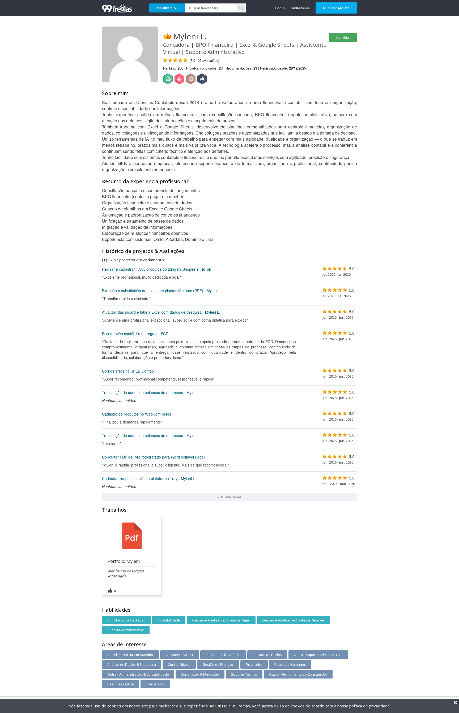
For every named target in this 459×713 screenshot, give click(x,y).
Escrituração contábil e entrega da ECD (135, 333)
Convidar (343, 37)
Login (280, 7)
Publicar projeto (336, 7)
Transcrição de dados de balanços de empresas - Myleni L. (152, 392)
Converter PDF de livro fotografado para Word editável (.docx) (154, 457)
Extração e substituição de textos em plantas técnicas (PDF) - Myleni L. (162, 290)
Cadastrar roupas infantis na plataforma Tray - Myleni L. (149, 478)
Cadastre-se (300, 7)
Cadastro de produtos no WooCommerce (136, 414)
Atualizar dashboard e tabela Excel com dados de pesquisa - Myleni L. (161, 312)
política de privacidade (369, 705)
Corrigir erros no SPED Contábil (128, 371)
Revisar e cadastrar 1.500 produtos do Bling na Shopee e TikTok (156, 269)
